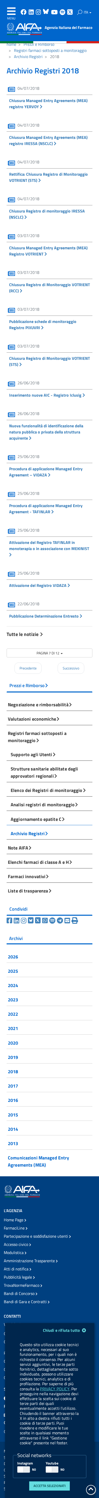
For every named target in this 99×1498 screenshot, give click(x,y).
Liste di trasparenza (28, 890)
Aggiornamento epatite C (36, 819)
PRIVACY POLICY (54, 1389)
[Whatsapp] (45, 920)
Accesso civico (16, 1244)
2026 (13, 956)
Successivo (71, 668)
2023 (13, 999)
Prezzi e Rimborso (39, 44)
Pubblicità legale (18, 1277)
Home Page (14, 1220)
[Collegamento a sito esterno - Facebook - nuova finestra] (24, 12)
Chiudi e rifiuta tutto (62, 1330)
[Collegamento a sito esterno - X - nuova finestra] (70, 12)
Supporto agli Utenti (31, 754)
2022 (13, 1014)
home (11, 44)
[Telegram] (60, 920)
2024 (13, 985)
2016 (13, 1100)
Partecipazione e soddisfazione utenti (36, 1236)
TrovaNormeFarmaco (22, 1285)
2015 (13, 1114)
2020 (13, 1042)
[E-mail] (68, 920)
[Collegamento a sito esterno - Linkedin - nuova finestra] (31, 12)
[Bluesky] (31, 920)
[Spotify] (53, 920)
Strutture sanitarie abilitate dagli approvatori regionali (44, 772)
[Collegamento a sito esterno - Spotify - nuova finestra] (63, 12)
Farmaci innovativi (26, 876)
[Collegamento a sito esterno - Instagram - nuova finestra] (38, 12)
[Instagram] (24, 920)
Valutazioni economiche (32, 718)
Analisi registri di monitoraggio (43, 804)
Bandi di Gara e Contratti (26, 1302)
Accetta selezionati (50, 1485)
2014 (13, 1129)
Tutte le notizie (23, 634)
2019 (13, 1057)
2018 (13, 1071)
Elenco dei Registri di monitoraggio (46, 790)
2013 (13, 1143)
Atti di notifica (16, 1269)
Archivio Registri (28, 56)
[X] (38, 920)
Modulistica (14, 1252)
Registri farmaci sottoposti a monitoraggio (50, 50)
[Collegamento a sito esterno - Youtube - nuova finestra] (55, 12)
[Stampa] (75, 920)
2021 (13, 1028)
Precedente (28, 668)
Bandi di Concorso (20, 1293)
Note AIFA (18, 847)
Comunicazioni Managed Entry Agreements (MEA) (38, 1161)
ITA (86, 12)
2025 (13, 971)
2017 (13, 1085)
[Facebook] (10, 920)
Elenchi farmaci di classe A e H (38, 862)
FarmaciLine (15, 1228)
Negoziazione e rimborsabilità (38, 704)
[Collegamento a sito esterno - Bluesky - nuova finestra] (46, 12)
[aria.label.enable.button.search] (79, 12)
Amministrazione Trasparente (30, 1261)
